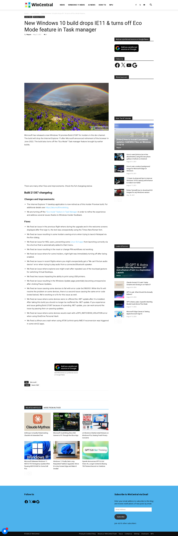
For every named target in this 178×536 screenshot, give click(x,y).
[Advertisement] (66, 56)
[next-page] (29, 473)
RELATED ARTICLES (33, 408)
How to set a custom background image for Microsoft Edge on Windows (138, 168)
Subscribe (120, 517)
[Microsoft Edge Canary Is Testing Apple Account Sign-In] (119, 314)
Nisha (118, 275)
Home (26, 13)
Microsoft (33, 382)
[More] (80, 75)
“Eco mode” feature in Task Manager (61, 212)
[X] (140, 5)
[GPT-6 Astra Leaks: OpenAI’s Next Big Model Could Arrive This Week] (119, 304)
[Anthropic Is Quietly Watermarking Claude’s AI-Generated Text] (37, 422)
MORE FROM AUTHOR (52, 408)
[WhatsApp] (58, 75)
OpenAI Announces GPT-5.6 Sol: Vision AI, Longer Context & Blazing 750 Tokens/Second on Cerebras (94, 463)
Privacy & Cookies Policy (87, 534)
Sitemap (136, 534)
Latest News (35, 13)
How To (102, 5)
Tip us (121, 534)
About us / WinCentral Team (107, 534)
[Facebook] (136, 5)
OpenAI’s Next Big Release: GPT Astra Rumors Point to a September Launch (133, 270)
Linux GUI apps (76, 242)
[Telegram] (74, 75)
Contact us (128, 534)
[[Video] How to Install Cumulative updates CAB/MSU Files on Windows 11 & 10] (134, 136)
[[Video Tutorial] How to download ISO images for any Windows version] (119, 192)
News (62, 5)
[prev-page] (25, 473)
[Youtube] (144, 5)
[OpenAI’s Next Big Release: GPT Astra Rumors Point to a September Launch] (134, 264)
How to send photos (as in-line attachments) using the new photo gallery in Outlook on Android (139, 157)
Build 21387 (35, 385)
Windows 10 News (39, 17)
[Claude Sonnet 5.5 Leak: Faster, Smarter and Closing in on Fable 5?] (119, 284)
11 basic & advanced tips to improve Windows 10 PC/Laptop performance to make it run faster (140, 180)
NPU (111, 5)
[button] (151, 5)
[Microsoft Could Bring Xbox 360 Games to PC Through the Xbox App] (66, 422)
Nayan (29, 34)
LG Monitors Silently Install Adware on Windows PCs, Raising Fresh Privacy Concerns (95, 435)
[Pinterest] (52, 75)
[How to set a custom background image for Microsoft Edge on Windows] (119, 168)
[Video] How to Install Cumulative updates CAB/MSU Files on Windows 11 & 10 (133, 142)
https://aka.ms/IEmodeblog (57, 207)
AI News (91, 5)
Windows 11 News (76, 5)
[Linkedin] (63, 75)
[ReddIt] (69, 75)
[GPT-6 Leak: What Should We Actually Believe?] (119, 294)
